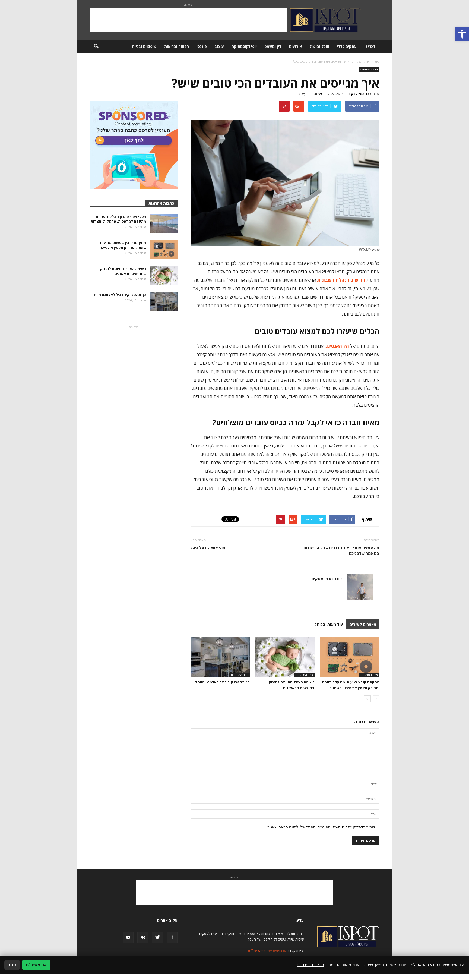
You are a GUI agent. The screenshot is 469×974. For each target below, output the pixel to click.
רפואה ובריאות (176, 46)
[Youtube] (128, 937)
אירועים (295, 46)
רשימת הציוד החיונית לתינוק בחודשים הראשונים (123, 271)
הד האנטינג (337, 346)
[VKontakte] (142, 937)
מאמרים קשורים (363, 624)
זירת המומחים (369, 69)
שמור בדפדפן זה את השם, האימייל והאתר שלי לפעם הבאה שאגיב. (320, 827)
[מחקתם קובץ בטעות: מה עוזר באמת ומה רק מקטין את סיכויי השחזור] (349, 657)
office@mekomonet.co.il (267, 950)
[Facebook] (172, 937)
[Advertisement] (188, 20)
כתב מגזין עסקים (359, 94)
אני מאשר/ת (36, 965)
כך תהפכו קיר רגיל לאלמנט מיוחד (222, 682)
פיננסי (202, 46)
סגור (12, 965)
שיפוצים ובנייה (144, 46)
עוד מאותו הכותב (328, 624)
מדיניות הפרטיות (310, 965)
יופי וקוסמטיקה (244, 46)
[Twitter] (157, 937)
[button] (462, 34)
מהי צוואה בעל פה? (208, 547)
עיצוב (219, 46)
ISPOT (370, 46)
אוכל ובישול (319, 46)
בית (377, 61)
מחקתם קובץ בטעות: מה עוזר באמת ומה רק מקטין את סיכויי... (120, 245)
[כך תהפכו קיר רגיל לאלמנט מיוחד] (220, 657)
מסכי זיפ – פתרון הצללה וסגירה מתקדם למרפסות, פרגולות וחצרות (118, 219)
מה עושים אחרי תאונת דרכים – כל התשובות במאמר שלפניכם (341, 550)
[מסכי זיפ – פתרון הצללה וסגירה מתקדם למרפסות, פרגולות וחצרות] (164, 223)
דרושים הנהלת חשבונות (341, 280)
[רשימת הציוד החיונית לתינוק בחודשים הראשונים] (285, 657)
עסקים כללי (347, 46)
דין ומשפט (272, 46)
